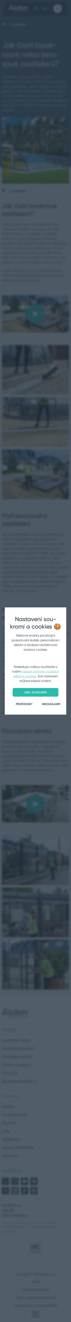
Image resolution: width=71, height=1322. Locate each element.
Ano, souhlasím (35, 692)
